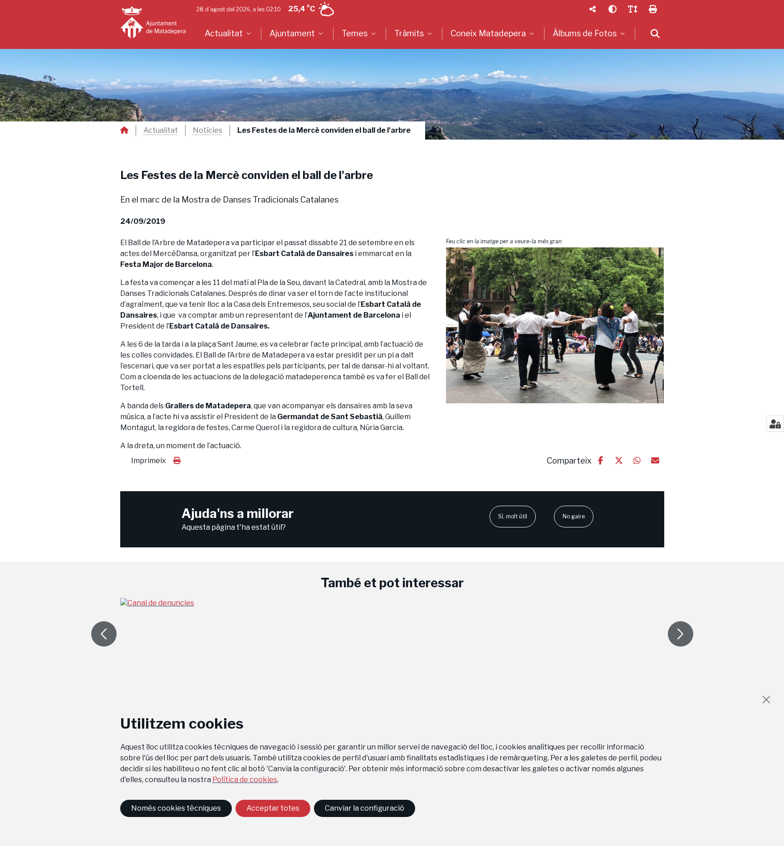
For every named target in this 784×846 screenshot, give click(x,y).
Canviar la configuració (364, 808)
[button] (555, 325)
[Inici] (153, 23)
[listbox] (228, 33)
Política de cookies (244, 779)
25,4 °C (301, 9)
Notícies (207, 130)
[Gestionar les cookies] (775, 424)
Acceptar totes (272, 808)
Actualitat (160, 130)
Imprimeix (148, 460)
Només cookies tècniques (176, 808)
